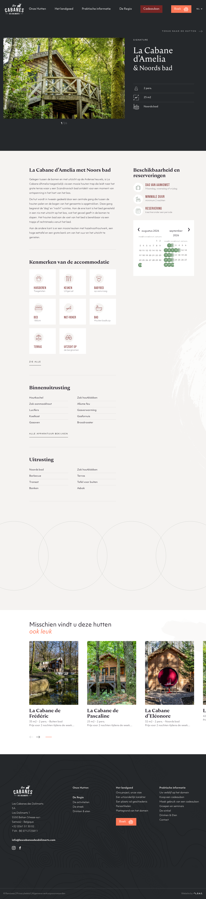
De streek (78, 807)
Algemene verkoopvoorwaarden (48, 894)
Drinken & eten (81, 811)
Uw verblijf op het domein (174, 793)
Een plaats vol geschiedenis (131, 802)
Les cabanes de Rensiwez (22, 791)
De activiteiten (81, 802)
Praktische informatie (96, 9)
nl (198, 9)
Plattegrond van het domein (132, 811)
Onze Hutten (37, 9)
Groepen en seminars (171, 806)
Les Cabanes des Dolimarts (13, 9)
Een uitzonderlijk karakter (131, 797)
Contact (164, 820)
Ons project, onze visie (129, 793)
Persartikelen (123, 806)
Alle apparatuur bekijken (48, 434)
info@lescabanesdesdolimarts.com (33, 840)
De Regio (125, 9)
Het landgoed (64, 9)
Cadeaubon (151, 9)
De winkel (165, 811)
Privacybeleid (23, 894)
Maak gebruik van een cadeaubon (179, 802)
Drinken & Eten (168, 815)
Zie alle (35, 362)
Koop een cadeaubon (171, 797)
